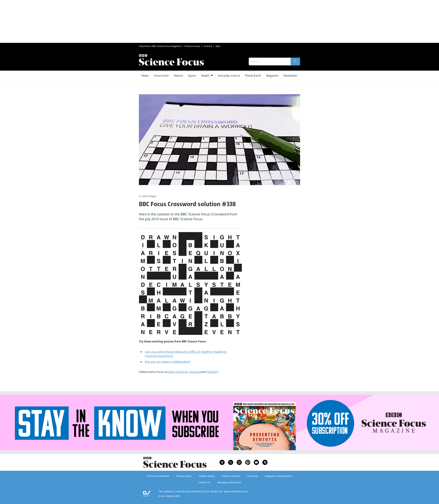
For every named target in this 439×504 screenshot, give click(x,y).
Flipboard (212, 372)
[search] (295, 61)
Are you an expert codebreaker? (168, 362)
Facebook (182, 372)
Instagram (195, 372)
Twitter (171, 372)
